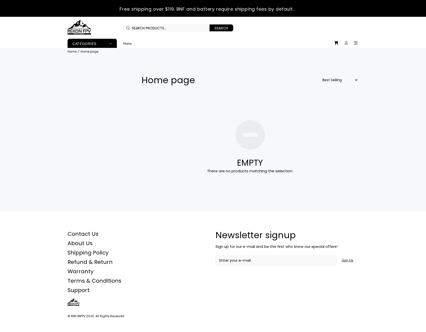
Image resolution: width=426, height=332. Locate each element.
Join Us (347, 260)
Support (78, 290)
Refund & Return (90, 262)
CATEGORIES (84, 44)
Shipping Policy (88, 252)
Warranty (80, 271)
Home (72, 51)
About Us (80, 243)
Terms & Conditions (94, 281)
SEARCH (221, 28)
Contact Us (83, 234)
